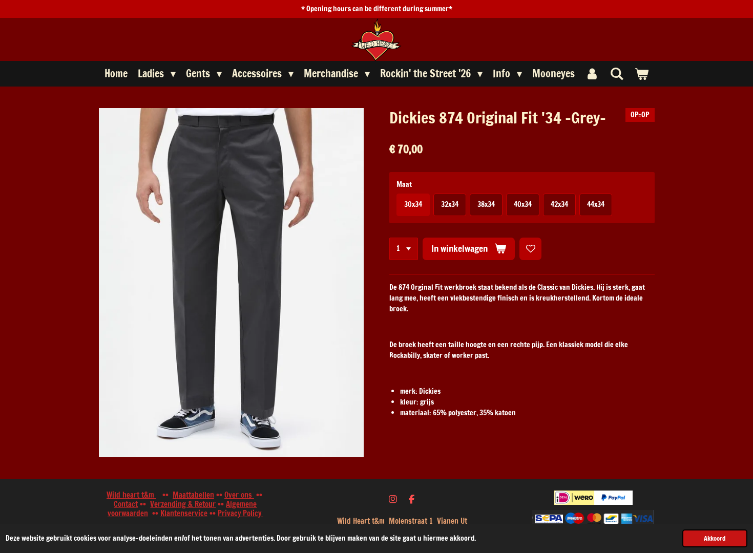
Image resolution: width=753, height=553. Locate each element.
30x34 (413, 204)
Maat (404, 184)
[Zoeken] (616, 73)
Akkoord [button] (715, 538)
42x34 (559, 204)
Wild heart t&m (131, 495)
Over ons (239, 495)
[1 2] (403, 249)
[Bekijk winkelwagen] (641, 74)
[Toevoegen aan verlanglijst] (530, 249)
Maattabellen (193, 495)
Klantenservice (183, 513)
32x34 (449, 204)
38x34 (486, 204)
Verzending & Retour (183, 504)
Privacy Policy (240, 513)
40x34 (523, 204)
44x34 (595, 204)
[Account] (592, 74)
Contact (126, 504)
